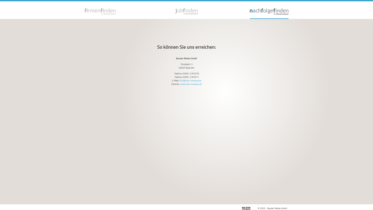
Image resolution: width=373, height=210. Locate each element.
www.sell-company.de (191, 84)
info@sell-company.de (190, 80)
